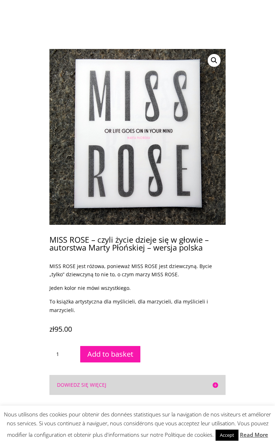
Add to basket (110, 354)
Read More (254, 434)
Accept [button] (227, 435)
